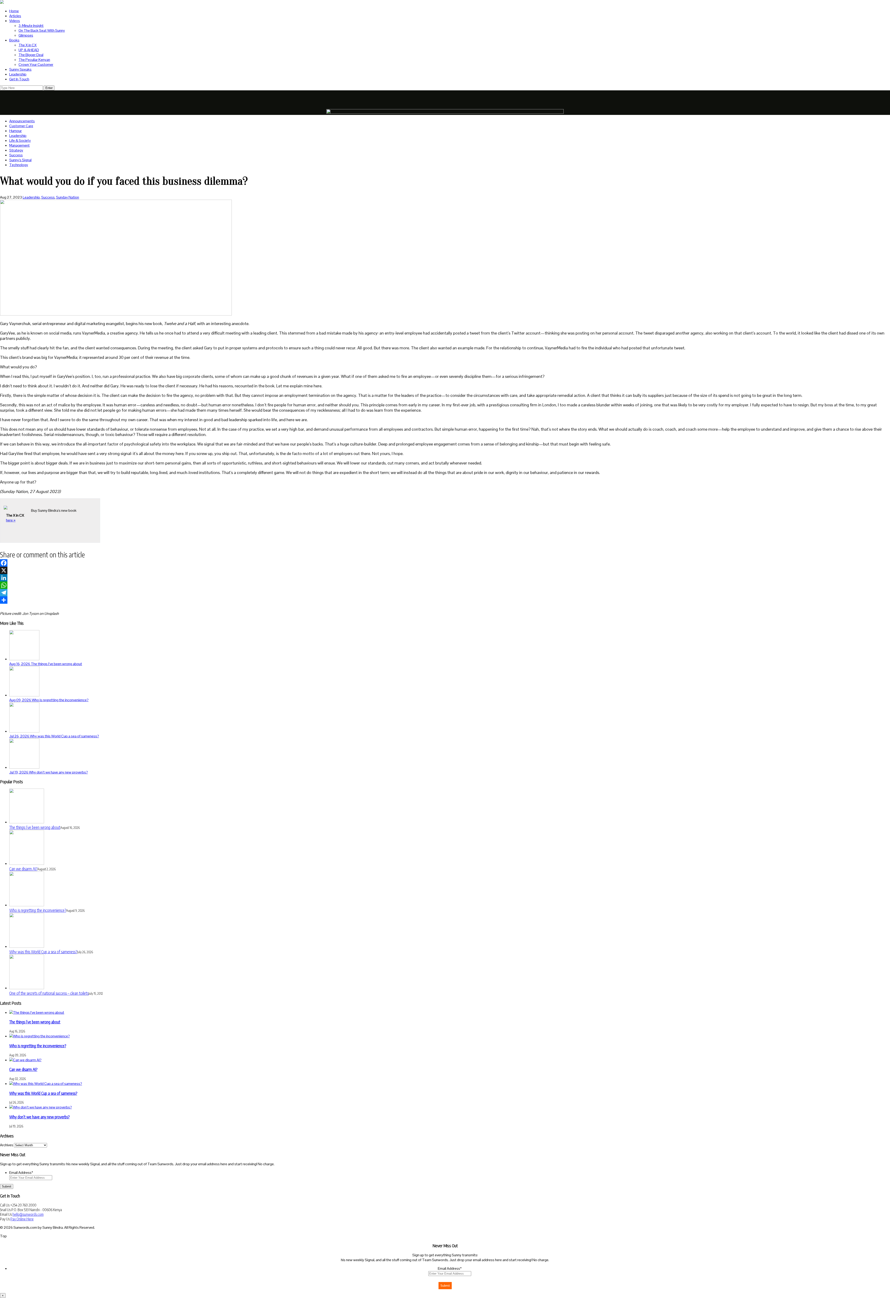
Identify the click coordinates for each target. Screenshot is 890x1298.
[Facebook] (445, 563)
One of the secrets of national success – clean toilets (49, 993)
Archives (6, 1145)
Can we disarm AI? (23, 868)
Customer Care (21, 125)
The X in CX (28, 45)
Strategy (16, 150)
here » (11, 520)
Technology (18, 164)
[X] (445, 570)
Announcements (22, 121)
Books (14, 40)
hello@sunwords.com (28, 1214)
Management (19, 145)
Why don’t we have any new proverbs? (39, 1116)
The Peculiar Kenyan (34, 59)
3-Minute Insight (31, 25)
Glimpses (26, 35)
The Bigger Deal (31, 54)
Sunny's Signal (20, 160)
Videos (14, 20)
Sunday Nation (67, 197)
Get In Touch (19, 79)
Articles (15, 15)
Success (16, 155)
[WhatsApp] (445, 585)
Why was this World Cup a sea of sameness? (43, 951)
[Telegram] (445, 592)
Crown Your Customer (36, 64)
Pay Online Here (22, 1219)
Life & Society (20, 140)
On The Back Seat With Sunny (42, 30)
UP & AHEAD (29, 49)
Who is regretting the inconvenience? (37, 910)
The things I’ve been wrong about (34, 827)
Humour (15, 130)
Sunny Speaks (20, 69)
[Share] (445, 600)
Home (14, 11)
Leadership (17, 74)
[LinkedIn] (445, 577)
